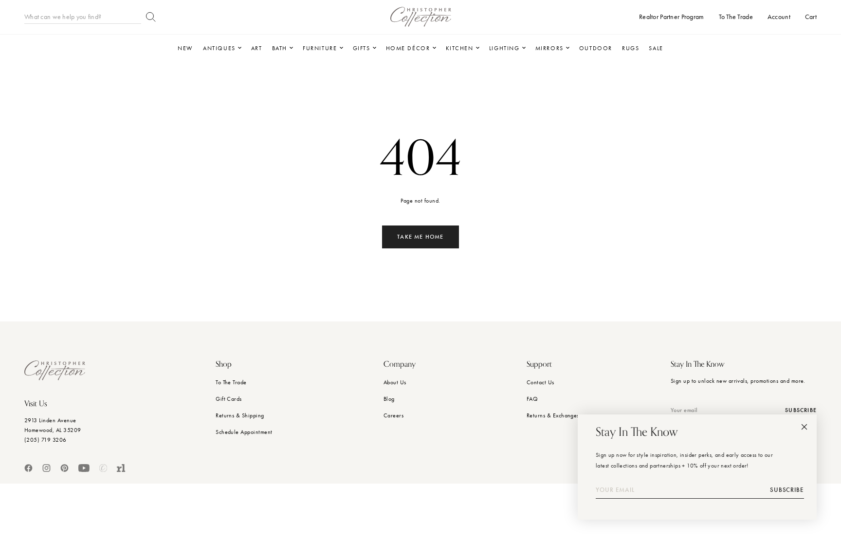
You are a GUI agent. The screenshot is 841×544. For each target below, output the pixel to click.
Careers (393, 415)
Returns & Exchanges (553, 415)
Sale (656, 48)
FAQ (532, 398)
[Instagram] (46, 468)
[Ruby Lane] (121, 468)
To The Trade (231, 382)
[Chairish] (103, 468)
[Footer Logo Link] (54, 370)
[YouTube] (84, 468)
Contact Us (540, 382)
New (185, 48)
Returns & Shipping (240, 415)
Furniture (320, 48)
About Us (395, 382)
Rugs (630, 48)
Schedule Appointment (244, 432)
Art (256, 48)
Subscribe (787, 490)
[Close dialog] (804, 427)
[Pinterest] (64, 468)
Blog (389, 398)
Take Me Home (420, 236)
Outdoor (595, 48)
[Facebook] (28, 468)
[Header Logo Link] (420, 17)
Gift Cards (229, 398)
